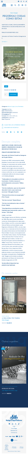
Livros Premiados (19, 106)
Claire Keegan (14, 13)
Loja (14, 426)
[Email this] (7, 132)
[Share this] (11, 132)
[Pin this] (21, 132)
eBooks (9, 106)
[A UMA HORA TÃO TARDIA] (14, 277)
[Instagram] (21, 1)
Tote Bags (14, 428)
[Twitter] (23, 1)
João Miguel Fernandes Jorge (9, 390)
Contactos (14, 432)
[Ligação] (4, 5)
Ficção (13, 106)
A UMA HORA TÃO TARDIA (11, 318)
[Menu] (12, 5)
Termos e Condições (22, 447)
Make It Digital (17, 451)
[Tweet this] (14, 132)
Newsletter (14, 430)
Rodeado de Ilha (8, 388)
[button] (15, 5)
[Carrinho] (18, 5)
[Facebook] (18, 1)
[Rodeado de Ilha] (14, 347)
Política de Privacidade (14, 447)
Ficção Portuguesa (12, 386)
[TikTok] (26, 1)
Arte (3, 386)
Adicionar (13, 94)
